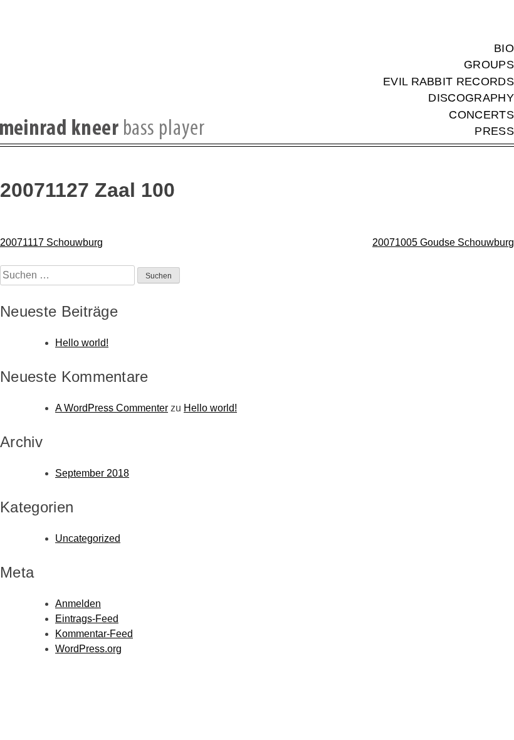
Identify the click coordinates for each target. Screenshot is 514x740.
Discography (471, 98)
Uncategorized (87, 538)
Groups (489, 64)
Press (494, 131)
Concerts (481, 114)
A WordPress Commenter (111, 408)
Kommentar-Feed (94, 633)
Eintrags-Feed (86, 618)
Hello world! (81, 342)
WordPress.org (88, 648)
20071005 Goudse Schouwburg (443, 242)
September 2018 (92, 473)
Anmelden (78, 603)
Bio (504, 48)
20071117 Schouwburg (51, 242)
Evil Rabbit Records (448, 81)
